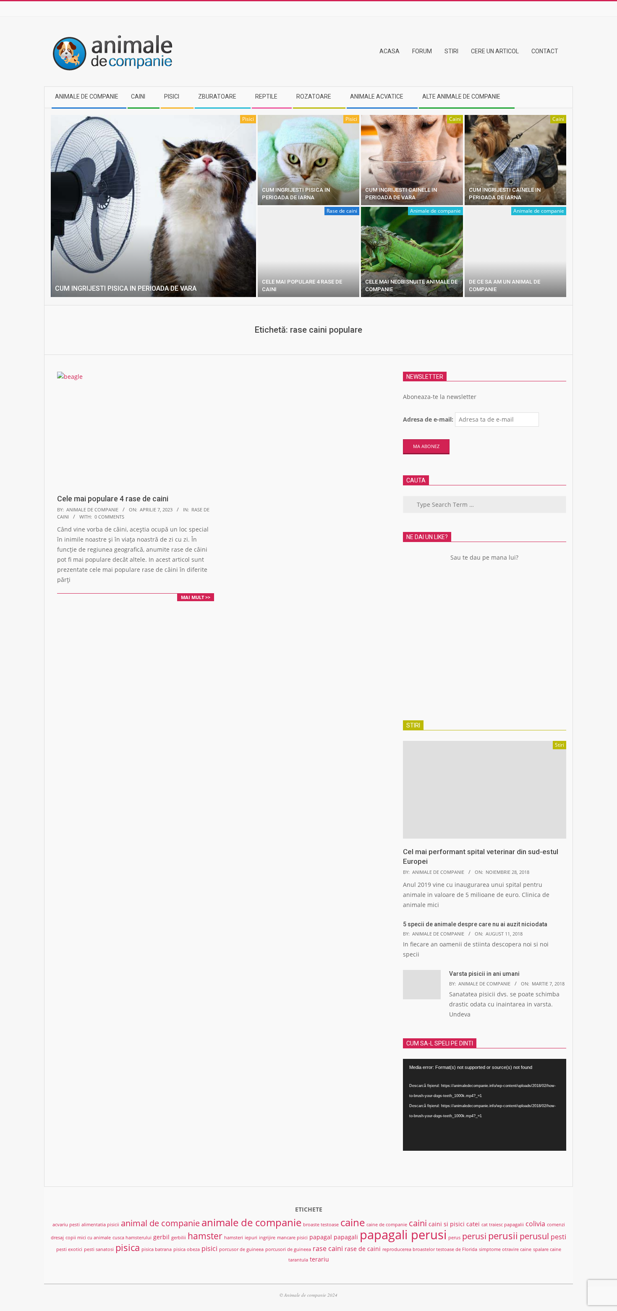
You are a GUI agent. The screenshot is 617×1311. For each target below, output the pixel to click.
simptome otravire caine (505, 1249)
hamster (205, 1236)
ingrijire (267, 1238)
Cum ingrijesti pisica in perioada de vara (125, 288)
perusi (474, 1236)
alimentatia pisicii (100, 1225)
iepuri (251, 1238)
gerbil (161, 1237)
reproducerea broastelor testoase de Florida (429, 1249)
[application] (484, 1105)
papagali (346, 1237)
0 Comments (109, 516)
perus (454, 1238)
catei (473, 1224)
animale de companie (251, 1222)
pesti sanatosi (99, 1249)
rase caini (328, 1248)
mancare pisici (292, 1238)
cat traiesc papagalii (502, 1225)
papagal (320, 1237)
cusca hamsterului (132, 1238)
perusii (503, 1235)
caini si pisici (447, 1224)
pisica (127, 1247)
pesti (558, 1236)
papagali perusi (403, 1234)
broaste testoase (321, 1225)
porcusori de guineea (288, 1249)
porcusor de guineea (241, 1249)
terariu (319, 1259)
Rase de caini (342, 210)
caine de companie (386, 1225)
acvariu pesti (66, 1225)
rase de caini (363, 1249)
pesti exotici (69, 1249)
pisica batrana (156, 1249)
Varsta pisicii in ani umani (484, 973)
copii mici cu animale (88, 1238)
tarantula (298, 1260)
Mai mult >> (195, 597)
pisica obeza (186, 1249)
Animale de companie (435, 210)
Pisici (248, 118)
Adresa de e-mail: (428, 419)
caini (418, 1223)
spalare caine (547, 1249)
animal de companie (160, 1223)
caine (352, 1222)
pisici (209, 1248)
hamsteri (233, 1238)
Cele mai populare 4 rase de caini (112, 498)
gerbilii (178, 1238)
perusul (534, 1236)
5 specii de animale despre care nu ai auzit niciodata (475, 924)
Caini (455, 118)
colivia (535, 1223)
